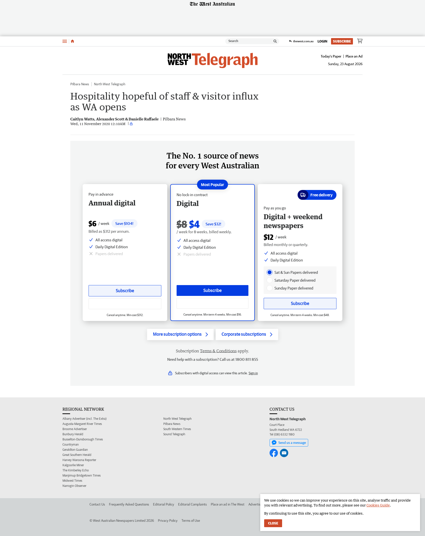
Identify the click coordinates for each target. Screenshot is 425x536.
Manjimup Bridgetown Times (81, 475)
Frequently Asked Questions (129, 504)
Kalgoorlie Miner (73, 465)
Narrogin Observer (74, 486)
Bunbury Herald (72, 434)
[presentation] (270, 272)
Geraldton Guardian (75, 449)
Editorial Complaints (192, 504)
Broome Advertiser (74, 429)
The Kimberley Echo (75, 470)
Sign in (253, 373)
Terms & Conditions (218, 350)
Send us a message (292, 443)
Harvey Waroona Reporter (79, 460)
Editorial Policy (163, 504)
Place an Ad (354, 56)
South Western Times (177, 429)
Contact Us (97, 504)
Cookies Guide (378, 505)
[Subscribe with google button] (212, 303)
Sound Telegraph (174, 434)
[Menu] (64, 41)
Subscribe (342, 41)
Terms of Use (191, 520)
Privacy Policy (168, 520)
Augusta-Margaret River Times (82, 424)
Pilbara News (79, 84)
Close (273, 523)
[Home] (72, 41)
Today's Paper (331, 56)
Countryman (70, 444)
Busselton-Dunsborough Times (82, 439)
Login (322, 41)
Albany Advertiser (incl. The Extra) (84, 418)
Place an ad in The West (227, 504)
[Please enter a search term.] (275, 41)
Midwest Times (72, 480)
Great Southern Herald (76, 455)
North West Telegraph (109, 84)
